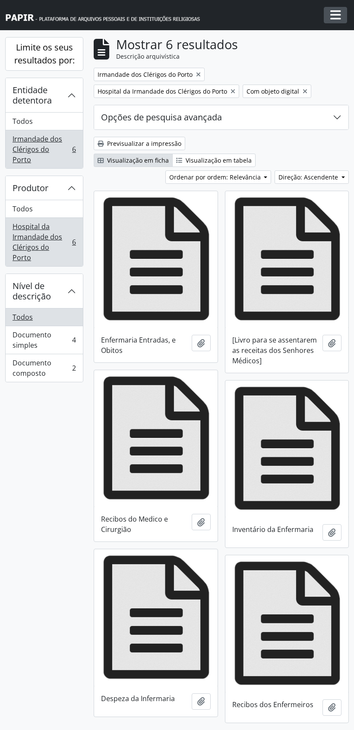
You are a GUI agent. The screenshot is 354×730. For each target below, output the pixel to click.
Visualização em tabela (218, 160)
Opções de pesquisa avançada (161, 117)
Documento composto (44, 368)
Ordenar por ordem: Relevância (215, 177)
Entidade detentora (32, 95)
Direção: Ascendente (309, 177)
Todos (23, 121)
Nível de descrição (32, 291)
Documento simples (44, 340)
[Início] (106, 15)
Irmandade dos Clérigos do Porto (44, 149)
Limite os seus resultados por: (44, 53)
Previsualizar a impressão (143, 143)
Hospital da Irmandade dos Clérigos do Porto (44, 242)
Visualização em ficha (137, 160)
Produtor (30, 188)
